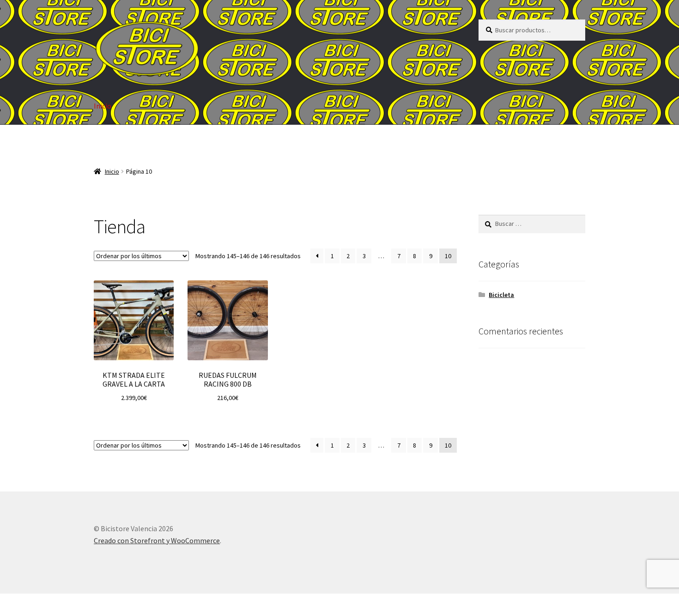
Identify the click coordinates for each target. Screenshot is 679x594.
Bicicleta (501, 295)
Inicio (102, 105)
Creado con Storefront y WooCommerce (157, 540)
